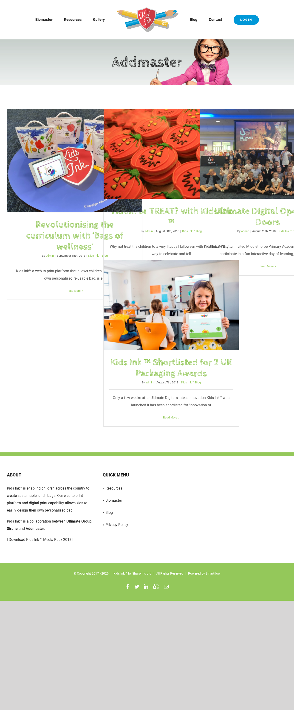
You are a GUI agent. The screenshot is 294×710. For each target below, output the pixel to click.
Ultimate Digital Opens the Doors (267, 154)
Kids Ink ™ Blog (98, 255)
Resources (113, 488)
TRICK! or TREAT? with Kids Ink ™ (171, 154)
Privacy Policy (116, 525)
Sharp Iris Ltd (141, 573)
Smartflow (213, 573)
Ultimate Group (78, 521)
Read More (74, 290)
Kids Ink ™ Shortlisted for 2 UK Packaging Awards (171, 305)
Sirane (12, 528)
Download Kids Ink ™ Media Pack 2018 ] (41, 539)
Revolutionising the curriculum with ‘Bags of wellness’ (74, 160)
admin (50, 255)
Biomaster (113, 500)
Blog (109, 512)
